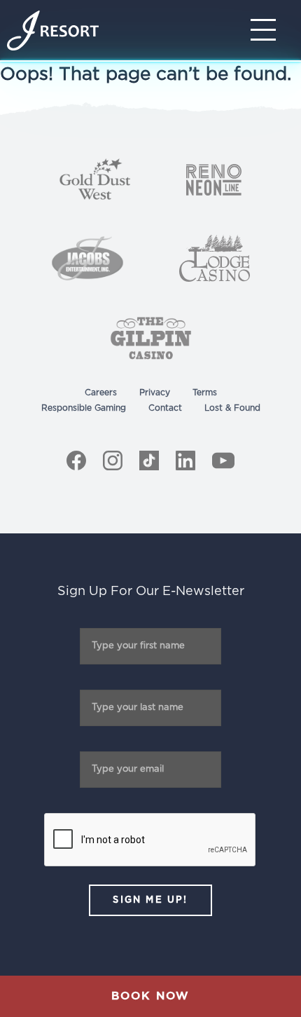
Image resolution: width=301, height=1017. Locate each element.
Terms (204, 392)
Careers (101, 392)
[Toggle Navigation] (267, 30)
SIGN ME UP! (150, 900)
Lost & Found (232, 408)
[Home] (53, 30)
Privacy (154, 392)
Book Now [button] (150, 996)
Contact (165, 408)
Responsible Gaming (83, 408)
